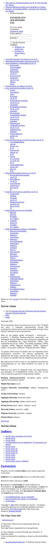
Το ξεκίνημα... (10, 501)
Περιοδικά (18, 109)
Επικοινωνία (25, 7)
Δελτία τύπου (35, 299)
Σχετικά (19, 497)
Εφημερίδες (19, 103)
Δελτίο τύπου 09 (11, 451)
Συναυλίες (14, 197)
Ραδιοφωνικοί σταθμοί (17, 127)
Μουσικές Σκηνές (16, 244)
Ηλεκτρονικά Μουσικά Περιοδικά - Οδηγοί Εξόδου (16, 263)
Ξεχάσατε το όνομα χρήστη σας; (20, 53)
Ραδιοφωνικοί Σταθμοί (16, 282)
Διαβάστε (6, 431)
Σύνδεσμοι (20, 229)
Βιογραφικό (22, 61)
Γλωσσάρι (17, 145)
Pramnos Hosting (15, 511)
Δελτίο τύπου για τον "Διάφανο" (17, 461)
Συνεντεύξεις (19, 88)
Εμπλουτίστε (8, 465)
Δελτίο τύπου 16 (11, 449)
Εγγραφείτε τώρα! (16, 31)
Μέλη (14, 215)
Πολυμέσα (20, 173)
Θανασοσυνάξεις (17, 205)
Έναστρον (14, 152)
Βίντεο (15, 180)
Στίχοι (18, 86)
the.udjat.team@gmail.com (15, 542)
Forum (14, 224)
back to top (5, 421)
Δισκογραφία (20, 63)
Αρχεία (15, 186)
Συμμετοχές (15, 80)
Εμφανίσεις (21, 192)
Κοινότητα (18, 210)
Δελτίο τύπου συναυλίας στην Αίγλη (18, 436)
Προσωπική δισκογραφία (15, 69)
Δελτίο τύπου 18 (11, 453)
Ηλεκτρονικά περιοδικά (18, 117)
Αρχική (21, 59)
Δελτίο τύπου (10, 438)
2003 (12, 505)
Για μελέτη (24, 140)
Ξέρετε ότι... (14, 160)
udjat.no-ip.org (7, 520)
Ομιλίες (16, 136)
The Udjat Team (15, 509)
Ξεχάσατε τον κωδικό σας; (19, 48)
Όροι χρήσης (21, 499)
